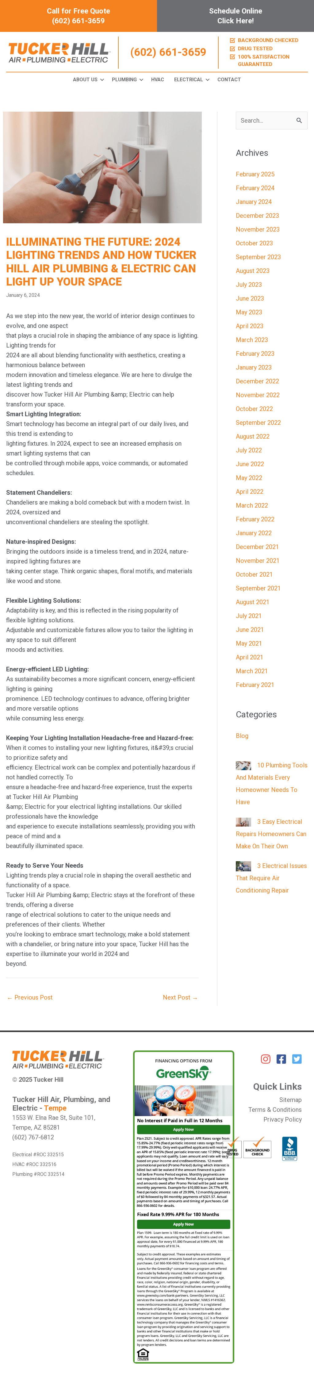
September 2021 (258, 588)
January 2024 (254, 201)
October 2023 (254, 243)
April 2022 (249, 491)
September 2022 (258, 422)
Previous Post (30, 997)
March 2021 (252, 671)
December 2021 (257, 547)
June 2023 (250, 298)
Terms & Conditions (275, 1109)
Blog (242, 735)
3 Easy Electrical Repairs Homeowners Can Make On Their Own (271, 834)
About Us (85, 80)
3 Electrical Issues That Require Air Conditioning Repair (271, 878)
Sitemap (290, 1100)
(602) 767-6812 (33, 1137)
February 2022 (255, 519)
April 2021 (249, 657)
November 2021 (258, 560)
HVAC (157, 80)
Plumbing (124, 80)
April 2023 (249, 326)
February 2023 (255, 353)
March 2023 (252, 340)
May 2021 (249, 643)
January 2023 (254, 367)
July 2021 (249, 616)
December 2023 (257, 215)
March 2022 (252, 505)
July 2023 (249, 284)
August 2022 (253, 436)
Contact (229, 80)
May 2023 (249, 312)
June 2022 (250, 464)
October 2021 (254, 574)
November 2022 (258, 395)
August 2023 (253, 270)
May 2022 (249, 478)
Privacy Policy (282, 1119)
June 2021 (250, 629)
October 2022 (254, 409)
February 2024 (255, 188)
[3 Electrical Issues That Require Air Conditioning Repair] (243, 866)
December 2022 (257, 381)
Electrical (188, 80)
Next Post (180, 997)
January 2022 (254, 533)
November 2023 (258, 229)
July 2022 (249, 450)
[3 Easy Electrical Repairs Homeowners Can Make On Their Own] (243, 822)
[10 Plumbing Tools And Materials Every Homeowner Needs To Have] (243, 765)
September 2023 (258, 257)
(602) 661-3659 (168, 52)
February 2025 (255, 174)
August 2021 (253, 602)
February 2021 (255, 685)
